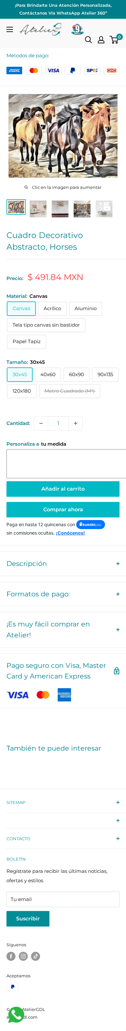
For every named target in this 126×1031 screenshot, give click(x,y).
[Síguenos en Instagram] (23, 956)
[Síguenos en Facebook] (11, 956)
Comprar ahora (63, 509)
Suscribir (28, 919)
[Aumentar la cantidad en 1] (75, 423)
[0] (114, 40)
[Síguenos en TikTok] (35, 956)
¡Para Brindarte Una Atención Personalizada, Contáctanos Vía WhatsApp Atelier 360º (63, 9)
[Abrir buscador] (88, 39)
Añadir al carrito (63, 489)
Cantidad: (18, 423)
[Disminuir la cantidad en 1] (41, 423)
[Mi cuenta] (101, 39)
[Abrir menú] (9, 29)
